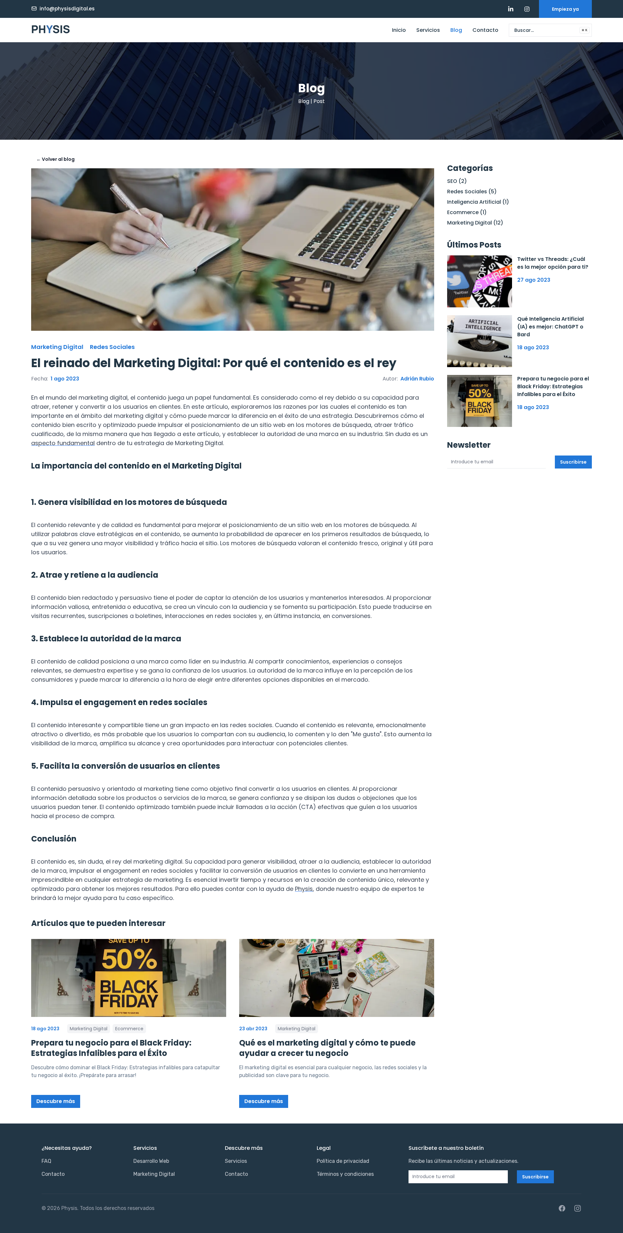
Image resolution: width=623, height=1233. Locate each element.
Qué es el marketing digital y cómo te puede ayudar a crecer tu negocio (327, 1048)
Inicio (399, 30)
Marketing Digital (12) (475, 222)
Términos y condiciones (345, 1174)
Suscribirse (573, 462)
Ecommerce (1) (467, 212)
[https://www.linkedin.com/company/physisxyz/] (511, 9)
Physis (304, 889)
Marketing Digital (154, 1174)
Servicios (428, 30)
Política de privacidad (343, 1161)
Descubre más (55, 1101)
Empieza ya (565, 9)
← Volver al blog (55, 159)
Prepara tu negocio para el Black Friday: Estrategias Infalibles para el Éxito (111, 1048)
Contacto (485, 30)
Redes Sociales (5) (472, 191)
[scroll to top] (611, 1221)
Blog (456, 30)
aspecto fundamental (63, 443)
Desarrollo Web (151, 1161)
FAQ (46, 1161)
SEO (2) (457, 181)
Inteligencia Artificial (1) (478, 202)
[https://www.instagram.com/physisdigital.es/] (527, 9)
